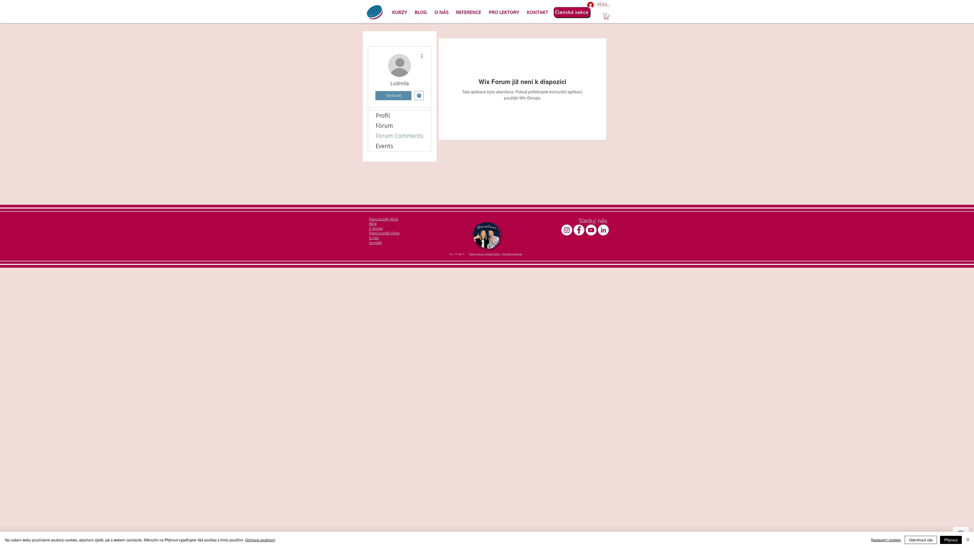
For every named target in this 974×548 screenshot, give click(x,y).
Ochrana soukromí (260, 539)
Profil (383, 115)
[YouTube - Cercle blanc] (591, 230)
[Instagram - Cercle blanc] (566, 230)
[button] (399, 12)
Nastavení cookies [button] (886, 539)
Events (384, 146)
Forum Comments (399, 136)
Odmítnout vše (921, 539)
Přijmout (951, 539)
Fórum (384, 125)
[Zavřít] (968, 540)
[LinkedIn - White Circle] (603, 230)
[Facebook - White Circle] (578, 230)
